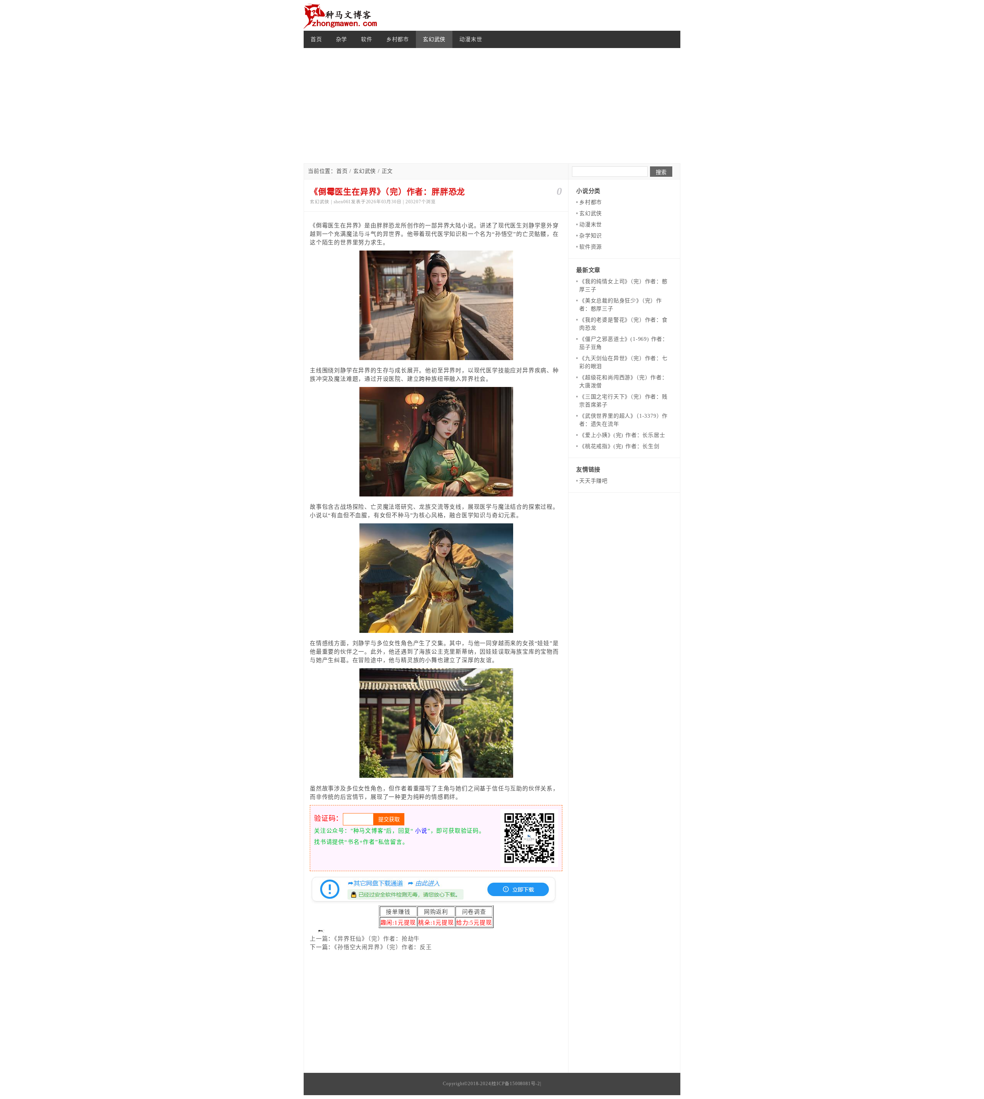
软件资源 (590, 247)
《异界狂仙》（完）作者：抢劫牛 (377, 939)
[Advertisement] (492, 105)
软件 (366, 39)
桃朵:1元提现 (436, 923)
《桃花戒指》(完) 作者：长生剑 (619, 446)
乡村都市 (397, 39)
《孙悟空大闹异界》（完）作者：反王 (383, 947)
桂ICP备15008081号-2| (516, 1083)
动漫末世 (470, 39)
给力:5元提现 (474, 923)
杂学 (341, 39)
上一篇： (322, 939)
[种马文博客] (342, 15)
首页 (316, 39)
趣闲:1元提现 (398, 923)
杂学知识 (590, 236)
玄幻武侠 (434, 39)
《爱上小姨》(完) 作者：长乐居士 (622, 435)
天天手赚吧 (593, 481)
